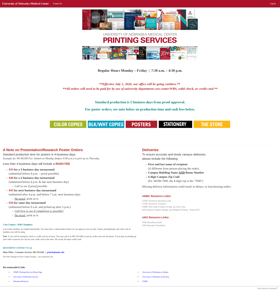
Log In (273, 3)
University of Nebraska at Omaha (155, 272)
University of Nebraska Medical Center (25, 3)
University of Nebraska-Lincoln (26, 277)
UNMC (145, 281)
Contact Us (57, 3)
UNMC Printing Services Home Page (28, 272)
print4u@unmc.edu (55, 252)
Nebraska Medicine (21, 281)
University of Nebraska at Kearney (156, 277)
